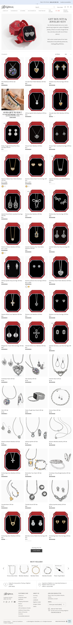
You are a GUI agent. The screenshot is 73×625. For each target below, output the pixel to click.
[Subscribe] (64, 604)
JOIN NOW (12, 586)
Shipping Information (23, 601)
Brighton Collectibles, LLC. (36, 621)
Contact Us (21, 595)
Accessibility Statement (23, 616)
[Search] (54, 7)
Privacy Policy (7, 621)
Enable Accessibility (65, 2)
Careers (35, 597)
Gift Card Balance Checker (24, 608)
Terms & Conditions (18, 621)
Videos (34, 606)
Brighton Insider (37, 602)
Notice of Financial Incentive (22, 613)
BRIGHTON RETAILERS (60, 621)
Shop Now (42, 2)
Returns (20, 603)
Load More (36, 550)
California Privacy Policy (24, 610)
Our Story (35, 595)
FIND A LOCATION (47, 586)
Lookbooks (35, 600)
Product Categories (8, 623)
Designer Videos (37, 604)
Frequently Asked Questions (22, 598)
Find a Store (60, 7)
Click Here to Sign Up (56, 612)
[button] (6, 10)
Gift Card (20, 605)
